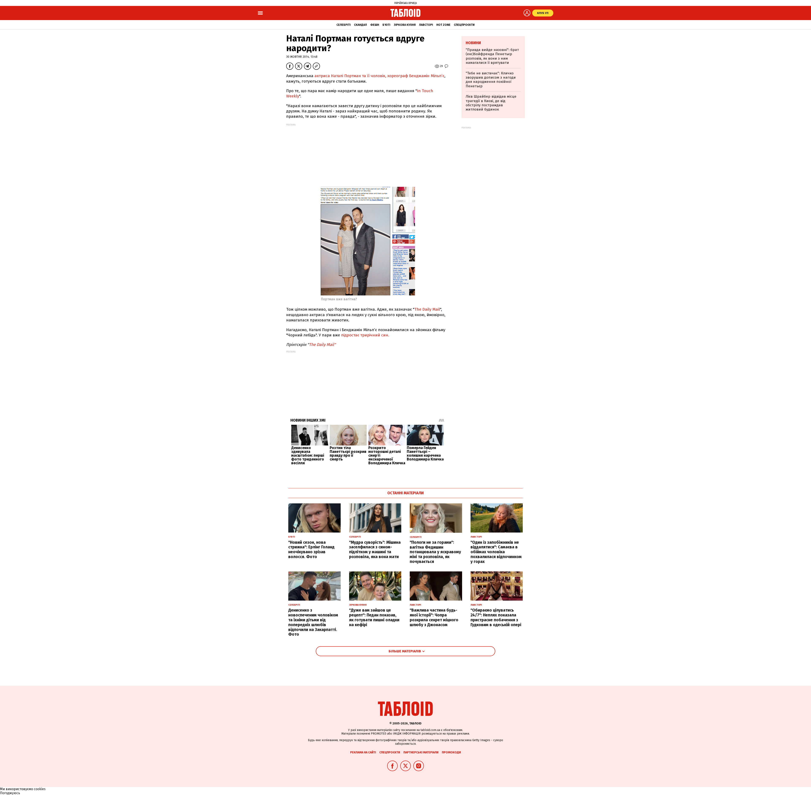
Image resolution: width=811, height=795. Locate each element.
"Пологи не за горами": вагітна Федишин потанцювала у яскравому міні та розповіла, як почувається (435, 552)
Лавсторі (426, 25)
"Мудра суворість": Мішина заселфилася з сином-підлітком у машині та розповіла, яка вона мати (375, 549)
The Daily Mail (427, 309)
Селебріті (343, 25)
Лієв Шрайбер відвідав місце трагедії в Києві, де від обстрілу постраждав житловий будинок (491, 103)
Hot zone (443, 25)
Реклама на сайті (363, 752)
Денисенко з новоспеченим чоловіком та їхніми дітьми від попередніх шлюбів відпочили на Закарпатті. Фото (313, 622)
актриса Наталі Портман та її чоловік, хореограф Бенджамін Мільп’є (378, 75)
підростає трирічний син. (365, 335)
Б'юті (386, 25)
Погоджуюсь (10, 793)
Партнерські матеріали (420, 752)
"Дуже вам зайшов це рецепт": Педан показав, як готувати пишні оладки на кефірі (374, 617)
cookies (40, 789)
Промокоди (451, 752)
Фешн (374, 25)
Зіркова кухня (405, 25)
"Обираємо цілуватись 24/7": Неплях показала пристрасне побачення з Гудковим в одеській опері (496, 617)
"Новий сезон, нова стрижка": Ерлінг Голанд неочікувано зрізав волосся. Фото (311, 549)
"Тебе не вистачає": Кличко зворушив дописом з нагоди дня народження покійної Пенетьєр (491, 79)
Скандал (360, 25)
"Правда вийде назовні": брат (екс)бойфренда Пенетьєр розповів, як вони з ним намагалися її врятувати (492, 56)
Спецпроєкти (464, 25)
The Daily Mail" (322, 344)
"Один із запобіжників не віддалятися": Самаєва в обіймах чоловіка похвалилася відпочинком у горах (496, 552)
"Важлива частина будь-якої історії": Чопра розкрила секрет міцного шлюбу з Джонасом (434, 617)
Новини (473, 43)
